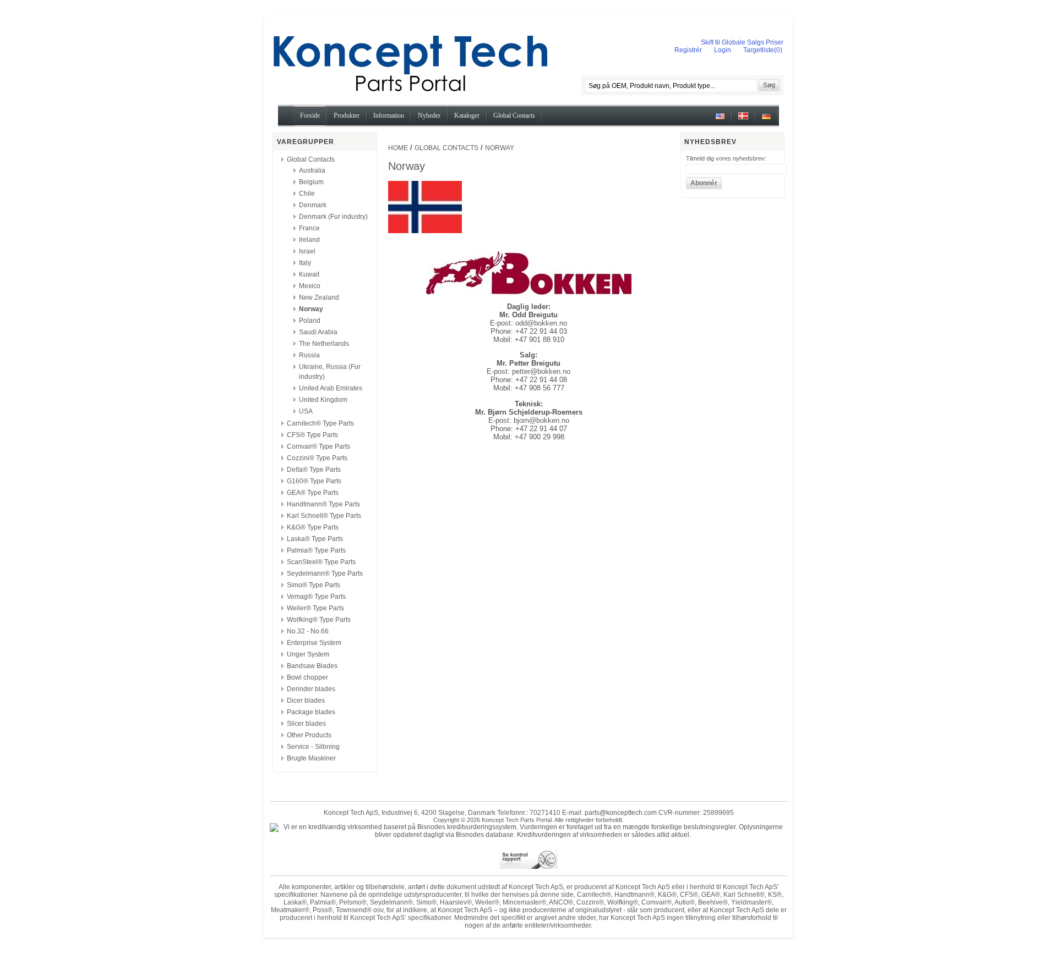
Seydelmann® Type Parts (325, 573)
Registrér (688, 50)
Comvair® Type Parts (318, 446)
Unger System (308, 654)
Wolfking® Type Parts (319, 620)
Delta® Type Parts (314, 469)
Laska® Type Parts (315, 539)
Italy (305, 263)
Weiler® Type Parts (315, 608)
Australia (312, 170)
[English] (720, 120)
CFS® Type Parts (312, 435)
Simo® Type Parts (313, 585)
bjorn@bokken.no (541, 420)
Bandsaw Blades (312, 666)
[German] (766, 120)
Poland (309, 320)
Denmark (312, 205)
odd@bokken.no (541, 323)
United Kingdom (323, 400)
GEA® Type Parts (313, 493)
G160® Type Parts (314, 481)
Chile (307, 193)
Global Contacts (311, 159)
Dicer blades (306, 700)
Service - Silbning (313, 747)
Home (398, 148)
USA (306, 411)
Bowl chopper (307, 677)
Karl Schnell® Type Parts (324, 516)
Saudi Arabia (318, 332)
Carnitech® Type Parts (320, 423)
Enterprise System (314, 643)
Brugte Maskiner (311, 758)
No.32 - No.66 (308, 631)
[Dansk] (743, 120)
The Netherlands (324, 344)
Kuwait (309, 274)
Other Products (309, 735)
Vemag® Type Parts (316, 596)
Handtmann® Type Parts (323, 504)
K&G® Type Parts (313, 527)
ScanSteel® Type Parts (321, 562)
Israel (307, 251)
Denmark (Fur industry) (333, 216)
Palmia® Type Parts (316, 550)
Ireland (309, 240)
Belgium (311, 182)
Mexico (309, 286)
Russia (309, 355)
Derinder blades (311, 689)
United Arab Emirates (330, 388)
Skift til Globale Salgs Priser (742, 42)
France (309, 228)
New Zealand (319, 297)
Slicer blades (306, 723)
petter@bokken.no (541, 371)
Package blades (311, 712)
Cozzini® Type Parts (317, 458)
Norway (311, 309)
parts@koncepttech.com (621, 813)
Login (722, 50)
